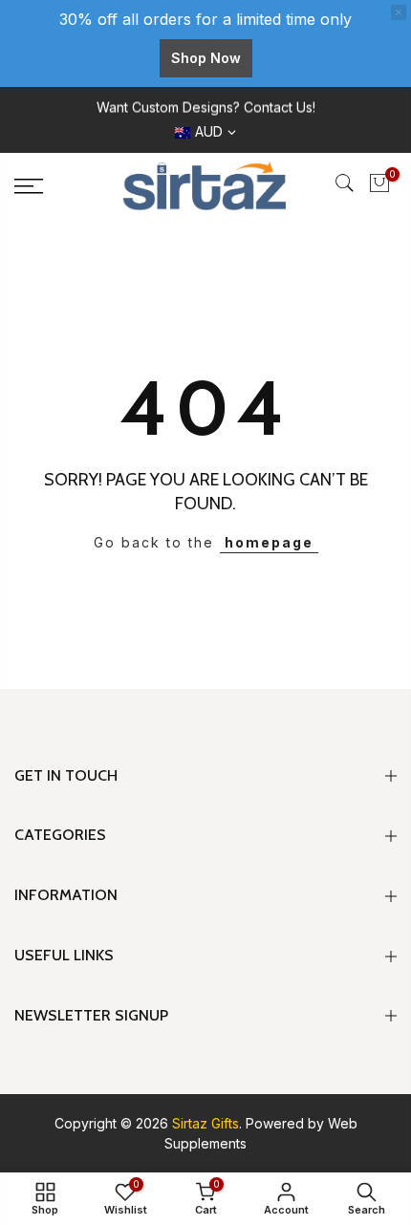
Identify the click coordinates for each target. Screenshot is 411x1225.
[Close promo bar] (398, 12)
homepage (269, 542)
